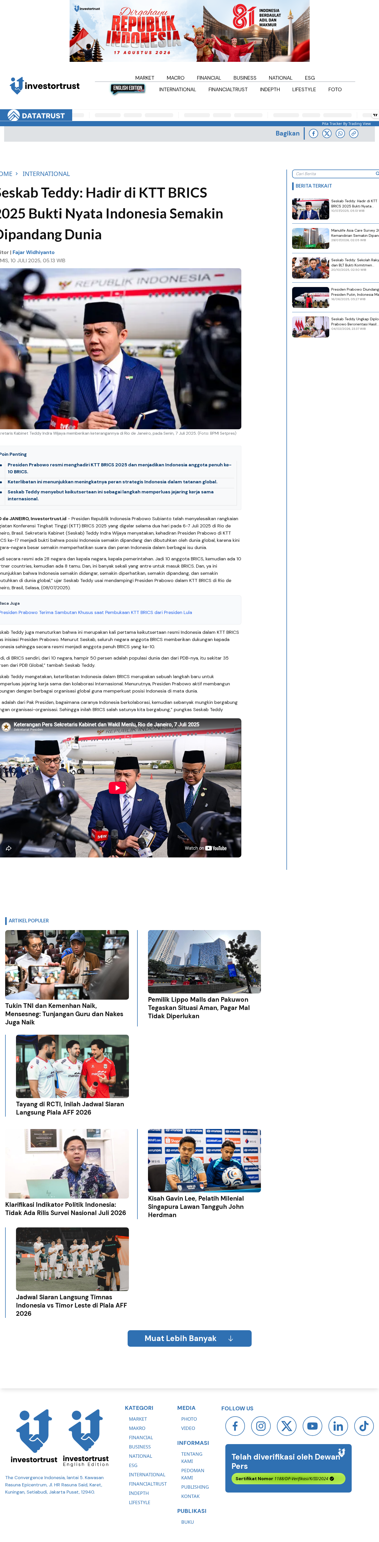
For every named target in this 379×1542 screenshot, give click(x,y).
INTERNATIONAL (147, 1474)
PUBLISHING (195, 1487)
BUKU (187, 1522)
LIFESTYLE (139, 1502)
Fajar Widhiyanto (34, 252)
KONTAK (190, 1496)
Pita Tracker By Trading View (346, 123)
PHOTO (189, 1419)
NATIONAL (140, 1456)
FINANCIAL (141, 1437)
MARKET (138, 1419)
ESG (133, 1465)
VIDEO (188, 1428)
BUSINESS (140, 1447)
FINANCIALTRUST (148, 1484)
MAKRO (137, 1428)
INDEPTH (139, 1493)
